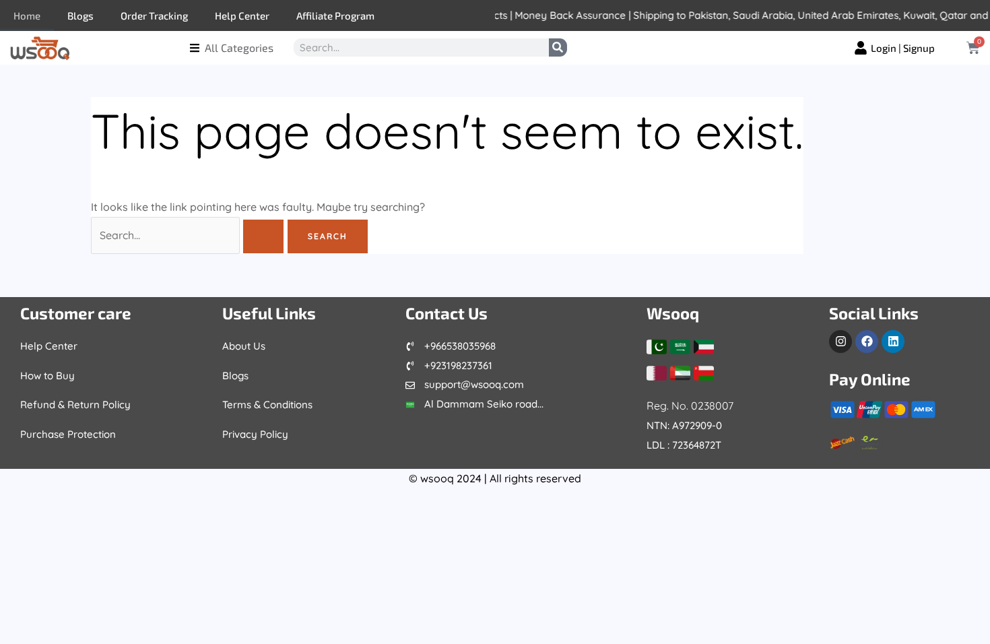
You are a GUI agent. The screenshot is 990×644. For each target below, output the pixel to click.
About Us (243, 346)
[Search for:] (189, 235)
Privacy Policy (255, 434)
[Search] (558, 47)
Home (26, 15)
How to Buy (47, 375)
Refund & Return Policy (75, 404)
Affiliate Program (335, 15)
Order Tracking (154, 15)
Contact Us (446, 313)
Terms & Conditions (267, 404)
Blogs (80, 15)
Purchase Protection (68, 434)
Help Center (242, 15)
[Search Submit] (263, 236)
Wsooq (673, 313)
